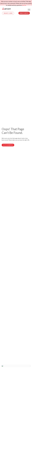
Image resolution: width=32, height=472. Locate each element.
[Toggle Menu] (29, 9)
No (25, 5)
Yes (23, 5)
